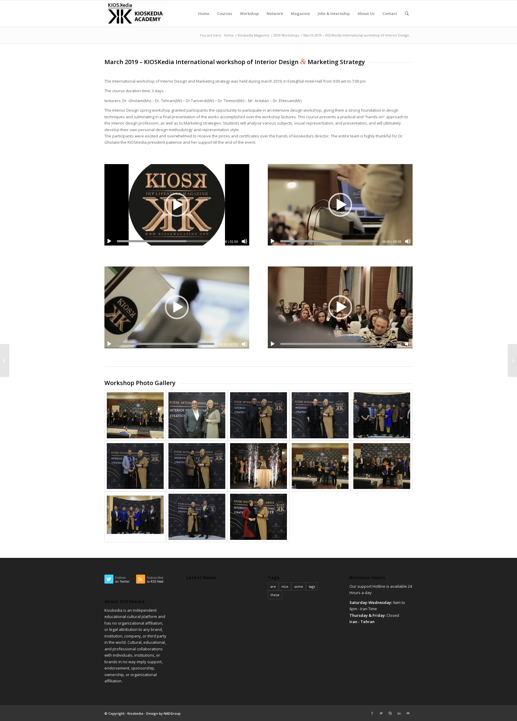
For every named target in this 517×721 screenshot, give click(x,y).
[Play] (109, 241)
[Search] (407, 13)
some (298, 586)
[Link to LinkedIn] (399, 713)
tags (312, 586)
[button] (177, 205)
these (274, 595)
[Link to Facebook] (372, 713)
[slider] (165, 241)
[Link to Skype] (390, 713)
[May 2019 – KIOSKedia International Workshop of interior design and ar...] (512, 360)
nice (285, 586)
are (273, 586)
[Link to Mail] (408, 713)
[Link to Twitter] (381, 713)
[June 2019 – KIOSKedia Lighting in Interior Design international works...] (4, 360)
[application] (176, 205)
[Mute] (244, 241)
